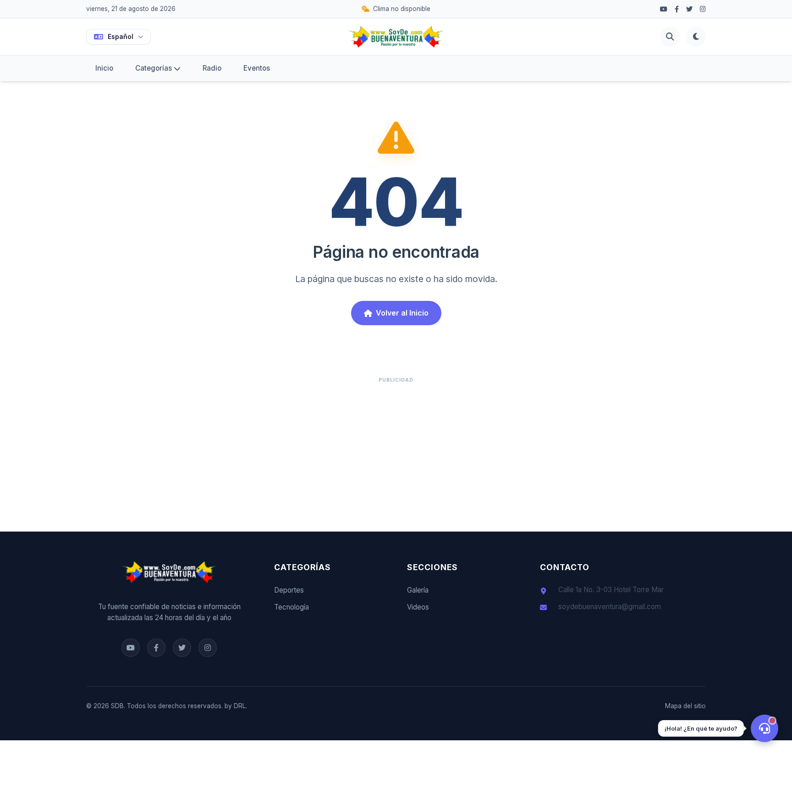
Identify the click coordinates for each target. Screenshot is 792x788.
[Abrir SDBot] (764, 728)
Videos (418, 607)
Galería (418, 590)
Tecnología (291, 607)
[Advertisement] (396, 452)
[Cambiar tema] (696, 37)
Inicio (104, 68)
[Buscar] (670, 37)
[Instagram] (703, 9)
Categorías (153, 68)
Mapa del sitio (685, 706)
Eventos (256, 68)
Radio (212, 68)
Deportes (289, 590)
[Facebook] (663, 9)
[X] (689, 9)
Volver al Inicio (402, 312)
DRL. (240, 706)
